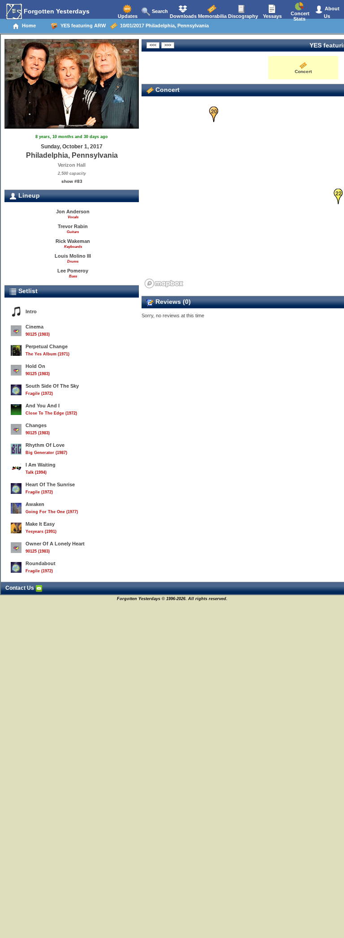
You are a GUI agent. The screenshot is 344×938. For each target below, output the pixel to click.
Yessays (272, 16)
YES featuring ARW (82, 25)
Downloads (182, 16)
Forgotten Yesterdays (56, 11)
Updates (127, 16)
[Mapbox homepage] (164, 283)
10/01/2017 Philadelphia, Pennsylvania (163, 25)
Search (159, 11)
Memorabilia (212, 16)
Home (27, 25)
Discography (242, 16)
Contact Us (20, 588)
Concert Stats (299, 16)
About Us (331, 12)
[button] (214, 114)
